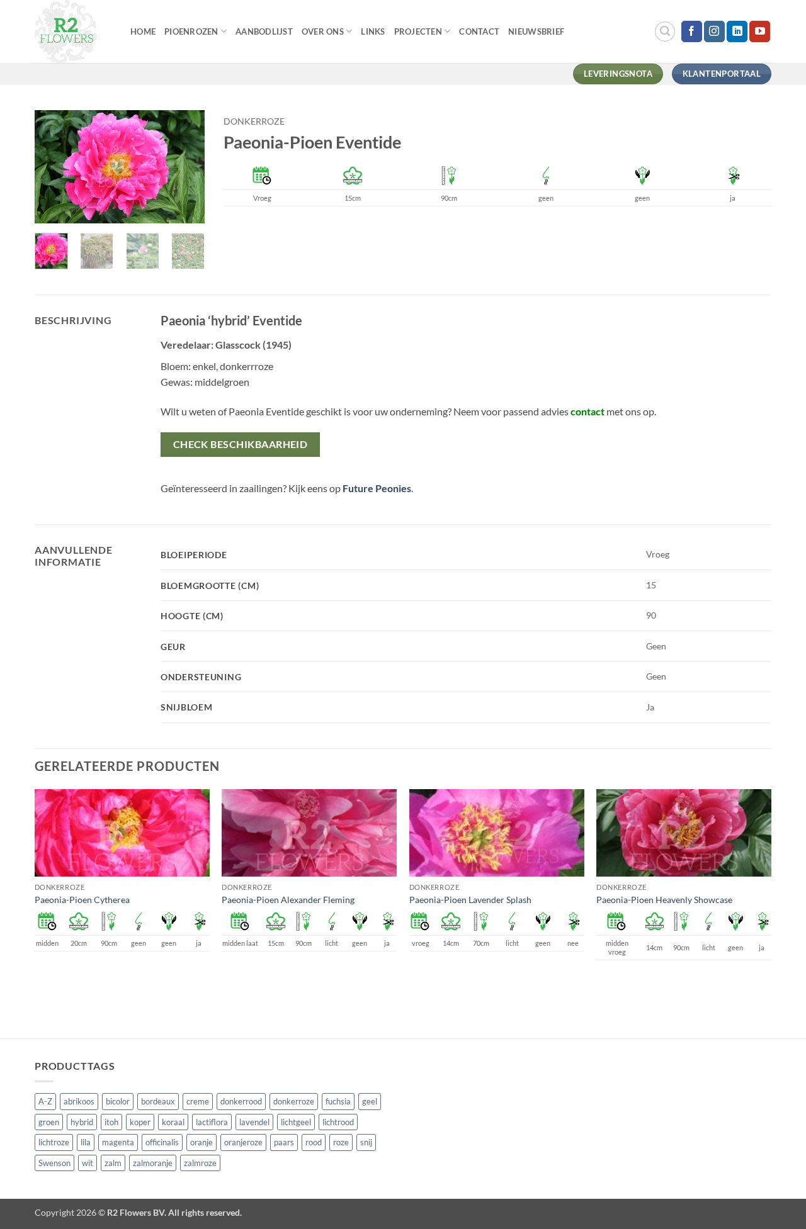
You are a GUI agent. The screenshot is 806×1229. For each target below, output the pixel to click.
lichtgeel (296, 1122)
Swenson (54, 1163)
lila (86, 1142)
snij (366, 1142)
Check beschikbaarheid (240, 444)
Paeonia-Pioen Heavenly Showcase (664, 899)
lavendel (254, 1122)
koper (140, 1122)
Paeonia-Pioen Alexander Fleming (288, 899)
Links (373, 31)
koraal (173, 1122)
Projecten (418, 31)
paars (284, 1142)
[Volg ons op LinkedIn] (737, 31)
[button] (665, 31)
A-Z (45, 1101)
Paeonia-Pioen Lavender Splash (470, 899)
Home (143, 31)
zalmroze (200, 1163)
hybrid (82, 1122)
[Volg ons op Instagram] (714, 31)
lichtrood (338, 1122)
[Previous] (54, 167)
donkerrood (241, 1101)
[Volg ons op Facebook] (691, 31)
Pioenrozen (191, 31)
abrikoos (79, 1101)
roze (341, 1142)
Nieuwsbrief (536, 31)
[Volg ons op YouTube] (759, 31)
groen (48, 1122)
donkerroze (254, 121)
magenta (118, 1142)
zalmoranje (153, 1163)
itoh (111, 1122)
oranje (201, 1142)
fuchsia (338, 1101)
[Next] (185, 167)
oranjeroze (243, 1142)
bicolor (118, 1101)
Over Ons (323, 31)
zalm (113, 1163)
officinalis (162, 1142)
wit (87, 1163)
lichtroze (53, 1142)
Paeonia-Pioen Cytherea (82, 899)
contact (587, 411)
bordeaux (158, 1101)
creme (197, 1101)
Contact (479, 31)
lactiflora (212, 1122)
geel (369, 1101)
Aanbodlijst (264, 31)
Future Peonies (377, 488)
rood (313, 1142)
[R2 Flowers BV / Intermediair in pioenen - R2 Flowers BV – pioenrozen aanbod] (73, 31)
